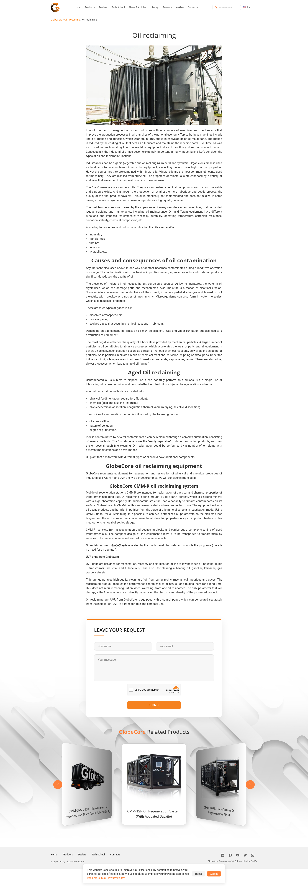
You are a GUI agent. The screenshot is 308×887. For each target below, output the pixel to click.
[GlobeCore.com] (55, 7)
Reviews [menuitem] (167, 7)
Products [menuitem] (90, 7)
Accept (214, 873)
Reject (198, 873)
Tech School (98, 854)
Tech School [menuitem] (118, 7)
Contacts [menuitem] (193, 7)
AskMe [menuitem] (180, 7)
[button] (250, 784)
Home (54, 854)
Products (68, 854)
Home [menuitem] (77, 7)
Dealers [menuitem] (103, 7)
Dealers (82, 854)
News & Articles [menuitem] (137, 7)
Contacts (115, 854)
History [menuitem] (154, 7)
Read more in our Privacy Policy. (106, 878)
